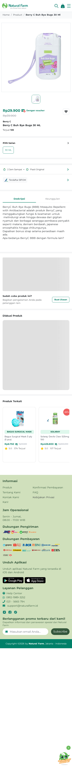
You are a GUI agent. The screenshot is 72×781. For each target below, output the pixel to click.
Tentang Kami (11, 492)
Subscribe (60, 631)
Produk (7, 487)
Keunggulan (52, 198)
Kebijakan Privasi (43, 497)
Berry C (7, 121)
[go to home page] (15, 5)
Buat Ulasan (60, 299)
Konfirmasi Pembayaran (48, 487)
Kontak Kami (11, 497)
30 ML (8, 150)
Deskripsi (19, 198)
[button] (56, 6)
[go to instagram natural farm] (4, 612)
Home (6, 14)
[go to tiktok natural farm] (15, 612)
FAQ (35, 492)
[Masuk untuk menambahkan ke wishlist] (66, 111)
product (17, 14)
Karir (6, 502)
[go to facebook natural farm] (10, 612)
